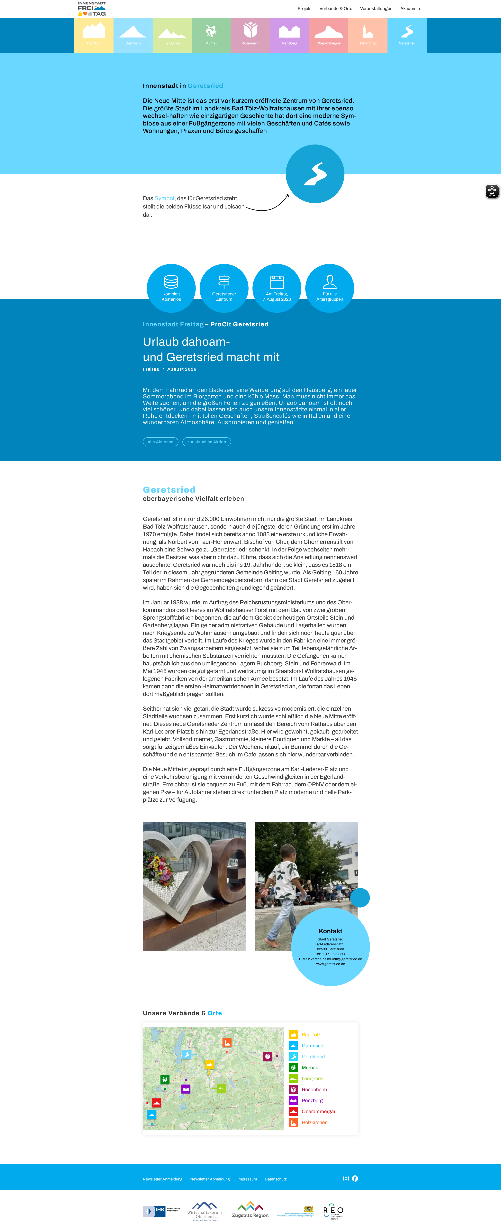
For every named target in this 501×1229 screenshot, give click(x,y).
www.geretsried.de (330, 964)
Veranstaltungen (376, 8)
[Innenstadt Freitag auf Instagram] (346, 1179)
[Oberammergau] (156, 1102)
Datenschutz (276, 1179)
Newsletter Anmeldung (162, 1179)
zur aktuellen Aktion (206, 442)
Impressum (247, 1179)
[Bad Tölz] (209, 1065)
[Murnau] (165, 1080)
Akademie (410, 8)
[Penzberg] (186, 1089)
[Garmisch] (153, 1116)
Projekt (305, 8)
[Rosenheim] (268, 1056)
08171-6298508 (334, 954)
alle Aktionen (160, 442)
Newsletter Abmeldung (210, 1179)
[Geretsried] (188, 1055)
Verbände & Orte (336, 8)
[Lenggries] (222, 1089)
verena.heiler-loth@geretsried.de (336, 959)
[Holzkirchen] (228, 1043)
